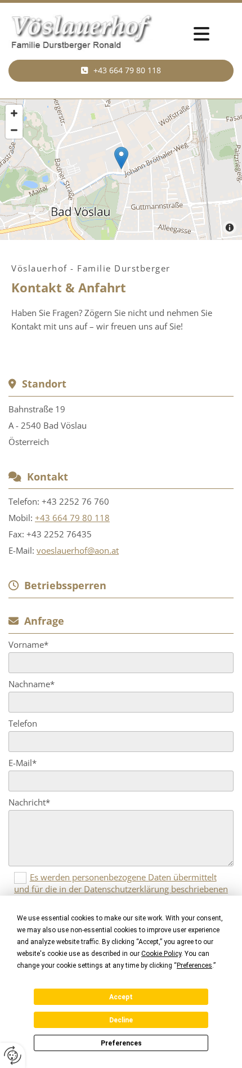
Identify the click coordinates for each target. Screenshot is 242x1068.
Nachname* (31, 684)
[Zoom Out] (14, 130)
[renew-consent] (12, 1055)
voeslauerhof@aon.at (78, 550)
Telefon (22, 723)
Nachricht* (29, 802)
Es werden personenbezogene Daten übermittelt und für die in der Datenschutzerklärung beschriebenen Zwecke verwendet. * (121, 888)
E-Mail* (22, 763)
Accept (121, 997)
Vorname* (28, 644)
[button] (121, 70)
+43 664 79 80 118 (72, 517)
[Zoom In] (14, 113)
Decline (121, 1020)
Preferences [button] (194, 965)
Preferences (121, 1043)
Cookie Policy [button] (161, 954)
